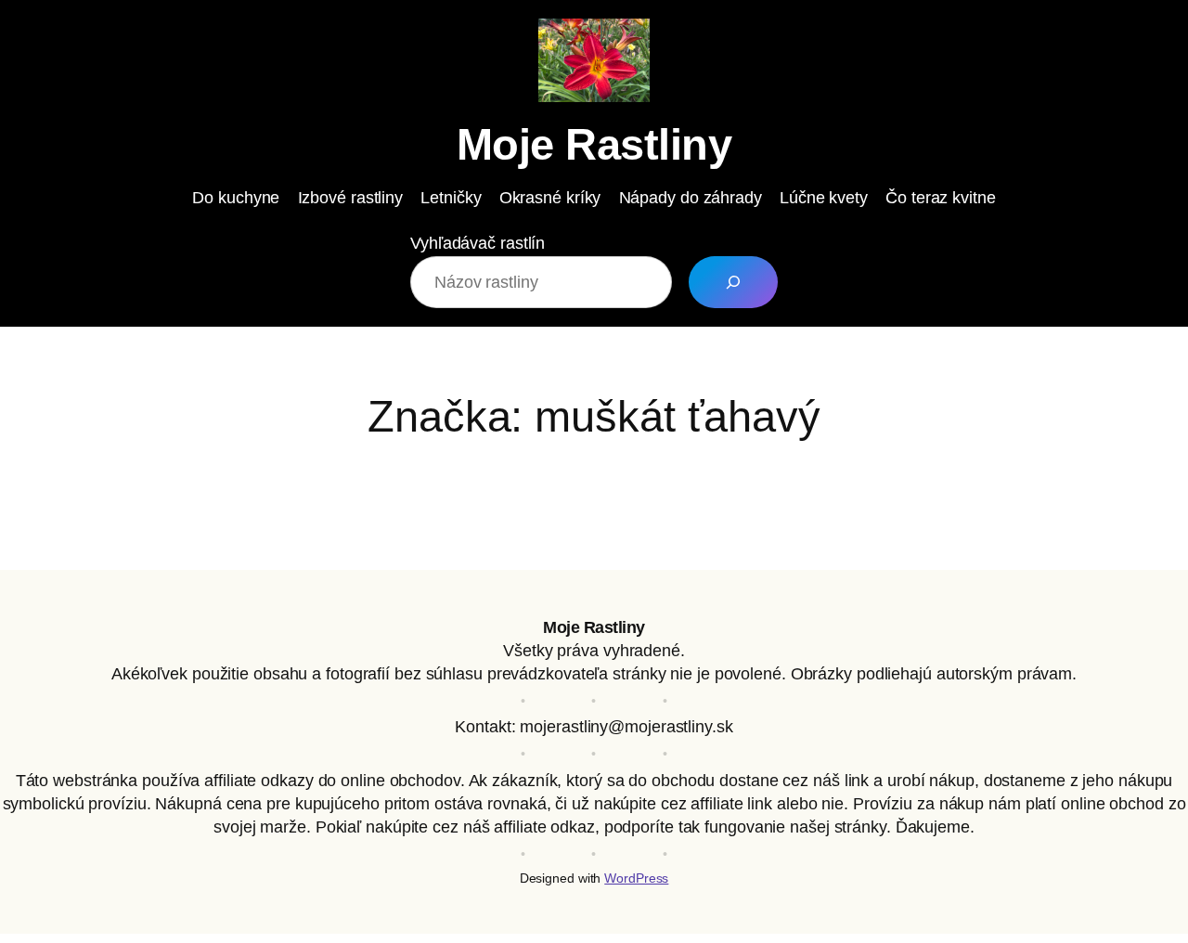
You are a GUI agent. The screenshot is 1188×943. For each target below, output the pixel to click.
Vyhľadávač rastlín (477, 243)
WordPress (636, 878)
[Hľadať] (733, 282)
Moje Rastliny (594, 144)
